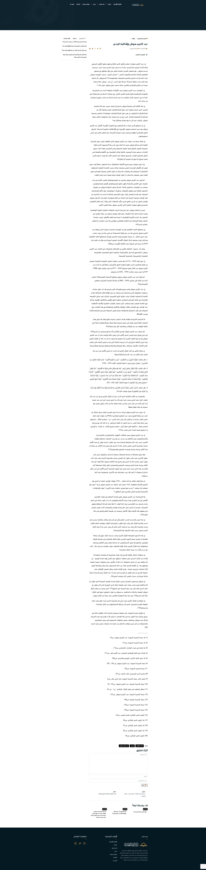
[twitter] (80, 844)
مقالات (133, 39)
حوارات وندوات (86, 4)
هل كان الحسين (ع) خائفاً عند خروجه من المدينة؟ (75, 42)
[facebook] (84, 844)
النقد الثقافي (139, 746)
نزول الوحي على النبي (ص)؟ (140, 812)
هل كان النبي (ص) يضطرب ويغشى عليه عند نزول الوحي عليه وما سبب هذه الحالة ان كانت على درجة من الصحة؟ (98, 814)
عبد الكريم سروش (124, 746)
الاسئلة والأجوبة (117, 4)
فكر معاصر (101, 4)
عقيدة (109, 4)
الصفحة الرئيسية (141, 39)
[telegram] (75, 844)
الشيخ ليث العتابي (140, 55)
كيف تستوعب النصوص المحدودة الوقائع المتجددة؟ (74, 46)
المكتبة (78, 4)
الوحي (132, 746)
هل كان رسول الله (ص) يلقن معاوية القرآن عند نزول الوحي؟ (119, 812)
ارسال (143, 785)
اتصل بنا (72, 4)
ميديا (94, 4)
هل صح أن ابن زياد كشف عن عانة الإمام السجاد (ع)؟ (74, 50)
